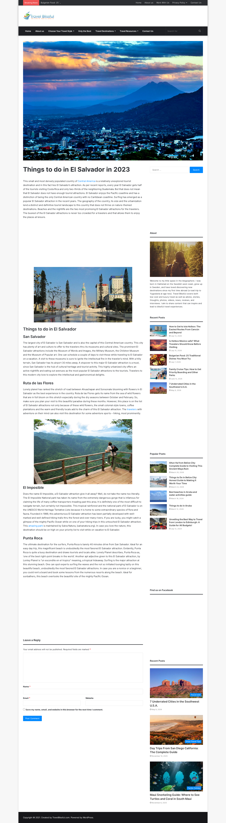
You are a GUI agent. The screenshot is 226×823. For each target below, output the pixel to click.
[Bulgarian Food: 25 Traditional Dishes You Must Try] (158, 360)
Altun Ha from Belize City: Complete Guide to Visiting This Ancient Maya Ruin (185, 465)
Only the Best (84, 31)
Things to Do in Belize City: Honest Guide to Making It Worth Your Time (183, 480)
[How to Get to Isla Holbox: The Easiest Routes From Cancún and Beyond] (158, 331)
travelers (132, 409)
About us (149, 2)
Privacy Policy (178, 2)
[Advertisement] (144, 15)
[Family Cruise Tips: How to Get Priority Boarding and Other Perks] (158, 373)
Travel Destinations (104, 31)
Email (26, 698)
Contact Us (196, 2)
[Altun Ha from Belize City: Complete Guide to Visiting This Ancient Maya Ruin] (158, 467)
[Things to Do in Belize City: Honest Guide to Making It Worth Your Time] (158, 481)
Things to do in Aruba (180, 505)
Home (138, 2)
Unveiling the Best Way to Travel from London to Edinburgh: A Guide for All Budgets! (185, 522)
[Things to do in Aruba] (158, 510)
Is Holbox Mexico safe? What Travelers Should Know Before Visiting (185, 344)
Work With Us (162, 2)
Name (26, 686)
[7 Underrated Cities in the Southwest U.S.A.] (158, 388)
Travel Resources (128, 31)
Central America (86, 181)
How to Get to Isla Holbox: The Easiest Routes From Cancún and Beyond (184, 329)
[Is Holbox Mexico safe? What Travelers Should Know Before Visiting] (158, 345)
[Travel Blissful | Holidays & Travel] (38, 16)
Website (89, 698)
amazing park (35, 525)
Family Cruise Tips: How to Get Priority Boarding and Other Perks (185, 372)
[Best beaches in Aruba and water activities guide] (158, 496)
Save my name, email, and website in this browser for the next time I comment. (64, 709)
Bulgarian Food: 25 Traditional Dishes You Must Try (65, 2)
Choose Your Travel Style (60, 31)
